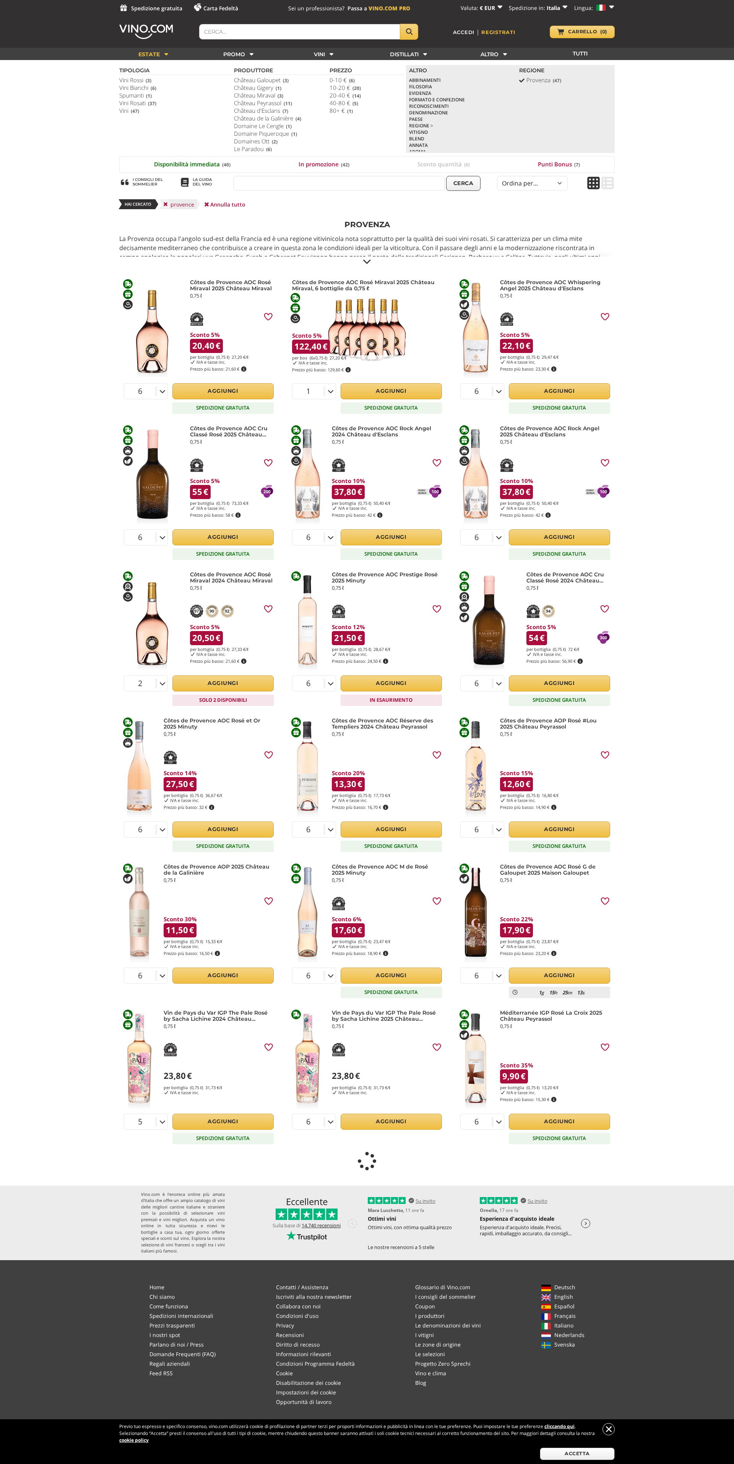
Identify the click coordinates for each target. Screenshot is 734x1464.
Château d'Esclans (261, 110)
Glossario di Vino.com (442, 1287)
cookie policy (134, 1440)
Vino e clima (430, 1373)
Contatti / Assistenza (302, 1287)
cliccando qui (559, 1426)
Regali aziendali (169, 1363)
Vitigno (418, 132)
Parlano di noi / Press (176, 1344)
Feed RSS (161, 1373)
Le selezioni (430, 1354)
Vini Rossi (135, 80)
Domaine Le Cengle (263, 126)
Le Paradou (253, 149)
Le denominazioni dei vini (448, 1325)
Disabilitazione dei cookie (308, 1382)
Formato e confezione (437, 99)
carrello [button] (587, 31)
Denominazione (428, 112)
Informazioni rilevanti (303, 1354)
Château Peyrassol (263, 103)
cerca (463, 183)
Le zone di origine (438, 1344)
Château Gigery (257, 87)
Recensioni (290, 1335)
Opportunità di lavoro (303, 1401)
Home (156, 1287)
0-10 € (342, 80)
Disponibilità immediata (192, 164)
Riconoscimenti (429, 106)
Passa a (379, 8)
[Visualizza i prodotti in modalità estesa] (608, 184)
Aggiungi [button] (223, 390)
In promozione (324, 164)
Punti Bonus (559, 164)
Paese (416, 119)
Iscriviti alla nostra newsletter (314, 1296)
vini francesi (178, 1245)
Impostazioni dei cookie (306, 1392)
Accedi (464, 32)
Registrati (498, 32)
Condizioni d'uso (297, 1315)
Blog (420, 1382)
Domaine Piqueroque (265, 133)
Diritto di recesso (298, 1344)
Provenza (543, 80)
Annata (418, 145)
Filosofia (420, 86)
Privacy (285, 1325)
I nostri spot (164, 1335)
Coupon (425, 1306)
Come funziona (168, 1306)
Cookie (284, 1373)
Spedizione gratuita (156, 8)
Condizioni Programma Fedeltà (315, 1363)
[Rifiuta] (608, 1429)
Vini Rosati (137, 103)
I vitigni (424, 1335)
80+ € (341, 110)
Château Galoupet (261, 80)
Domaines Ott (256, 141)
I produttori (430, 1315)
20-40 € (345, 95)
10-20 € (345, 87)
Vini (129, 110)
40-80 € (344, 103)
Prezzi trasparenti (172, 1325)
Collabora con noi (298, 1306)
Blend (416, 138)
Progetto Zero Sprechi (443, 1363)
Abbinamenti (425, 80)
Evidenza (420, 93)
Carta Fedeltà (220, 8)
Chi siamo (162, 1296)
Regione (421, 125)
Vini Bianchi (137, 87)
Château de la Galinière (267, 118)
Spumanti (135, 95)
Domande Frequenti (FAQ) (182, 1354)
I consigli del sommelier (445, 1296)
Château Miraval (258, 95)
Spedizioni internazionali (181, 1315)
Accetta (577, 1453)
